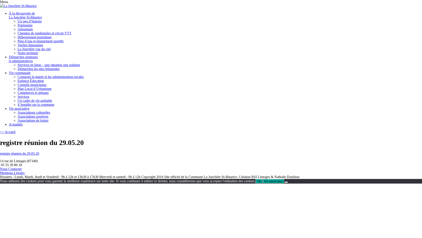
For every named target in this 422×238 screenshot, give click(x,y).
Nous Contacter (11, 169)
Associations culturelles (34, 112)
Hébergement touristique (35, 37)
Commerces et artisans (33, 93)
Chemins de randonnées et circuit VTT (44, 33)
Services (23, 97)
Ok (259, 181)
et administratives (23, 59)
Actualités (16, 124)
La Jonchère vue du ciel (34, 49)
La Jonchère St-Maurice (25, 15)
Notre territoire (28, 53)
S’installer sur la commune (36, 104)
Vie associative (19, 108)
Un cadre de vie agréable (35, 100)
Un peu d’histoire (30, 21)
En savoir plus (273, 181)
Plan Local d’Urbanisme (34, 89)
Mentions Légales (12, 173)
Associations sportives (33, 116)
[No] (286, 182)
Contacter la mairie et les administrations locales (51, 77)
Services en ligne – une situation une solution (49, 65)
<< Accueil (7, 132)
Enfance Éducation (31, 81)
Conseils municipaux (32, 85)
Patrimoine (25, 25)
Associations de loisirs (33, 120)
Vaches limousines (30, 45)
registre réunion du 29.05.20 (19, 153)
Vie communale (20, 73)
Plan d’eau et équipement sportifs (41, 41)
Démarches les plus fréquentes (39, 69)
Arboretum (25, 29)
